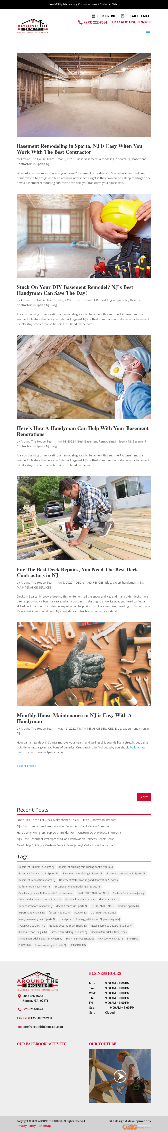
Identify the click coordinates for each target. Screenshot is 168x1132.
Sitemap (45, 1126)
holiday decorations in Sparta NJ (68, 925)
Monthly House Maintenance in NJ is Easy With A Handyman (74, 718)
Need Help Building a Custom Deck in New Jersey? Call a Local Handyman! (66, 845)
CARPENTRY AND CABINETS (93, 893)
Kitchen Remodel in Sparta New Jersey (40, 938)
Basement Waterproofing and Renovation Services (88, 880)
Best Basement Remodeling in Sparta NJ (104, 159)
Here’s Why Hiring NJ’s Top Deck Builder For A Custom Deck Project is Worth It (69, 832)
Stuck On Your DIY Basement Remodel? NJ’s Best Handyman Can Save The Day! (75, 290)
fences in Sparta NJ (59, 912)
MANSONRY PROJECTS (110, 938)
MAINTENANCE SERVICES (34, 587)
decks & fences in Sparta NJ (71, 906)
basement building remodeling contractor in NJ (85, 867)
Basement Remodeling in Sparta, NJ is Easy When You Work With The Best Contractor (79, 149)
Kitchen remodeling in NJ (32, 932)
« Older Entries (26, 766)
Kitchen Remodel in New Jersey (109, 932)
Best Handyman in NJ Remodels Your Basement (45, 893)
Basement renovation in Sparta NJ (126, 873)
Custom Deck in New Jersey (128, 893)
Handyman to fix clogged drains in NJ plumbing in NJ (90, 919)
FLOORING (80, 912)
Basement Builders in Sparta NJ (36, 867)
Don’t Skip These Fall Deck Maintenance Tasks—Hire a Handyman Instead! (66, 820)
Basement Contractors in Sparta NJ (38, 873)
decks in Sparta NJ (128, 906)
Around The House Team (37, 159)
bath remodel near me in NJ (34, 886)
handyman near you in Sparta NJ (37, 919)
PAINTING (132, 938)
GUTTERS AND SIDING (103, 912)
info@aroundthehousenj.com (43, 1026)
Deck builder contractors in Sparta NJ (39, 899)
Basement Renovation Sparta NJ (36, 880)
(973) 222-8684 (95, 22)
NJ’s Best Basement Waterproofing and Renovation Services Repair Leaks (66, 839)
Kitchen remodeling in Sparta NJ (69, 932)
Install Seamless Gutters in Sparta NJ (111, 925)
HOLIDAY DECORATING (31, 925)
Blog (54, 305)
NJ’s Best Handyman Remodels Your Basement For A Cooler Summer (63, 826)
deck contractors (109, 899)
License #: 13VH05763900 (131, 22)
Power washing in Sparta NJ (50, 945)
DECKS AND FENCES (89, 582)
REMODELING (78, 945)
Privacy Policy (26, 1126)
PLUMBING (24, 945)
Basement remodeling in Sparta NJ (82, 873)
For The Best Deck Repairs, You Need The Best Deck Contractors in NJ (77, 572)
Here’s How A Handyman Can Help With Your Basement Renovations (83, 431)
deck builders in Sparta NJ (80, 899)
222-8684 (33, 1009)
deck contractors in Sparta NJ (35, 906)
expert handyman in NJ (128, 582)
